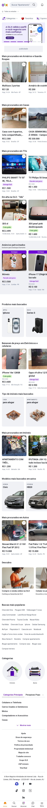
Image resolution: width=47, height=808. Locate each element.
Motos (5, 711)
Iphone (27, 624)
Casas (5, 720)
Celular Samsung (38, 624)
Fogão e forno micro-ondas (12, 634)
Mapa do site (23, 753)
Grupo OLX (23, 760)
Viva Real (23, 768)
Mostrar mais (25, 725)
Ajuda (23, 733)
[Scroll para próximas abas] (43, 695)
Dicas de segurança (23, 737)
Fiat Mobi (5, 624)
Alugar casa (36, 644)
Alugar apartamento (9, 644)
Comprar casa (24, 644)
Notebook (37, 629)
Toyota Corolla (22, 620)
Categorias (10, 18)
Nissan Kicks (34, 620)
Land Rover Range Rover (27, 615)
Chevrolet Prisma (8, 620)
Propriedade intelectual (23, 749)
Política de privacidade (23, 745)
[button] (23, 5)
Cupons (43, 18)
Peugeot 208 (20, 610)
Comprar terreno (8, 649)
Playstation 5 (15, 629)
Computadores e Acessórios (15, 715)
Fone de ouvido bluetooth (34, 634)
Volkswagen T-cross (34, 610)
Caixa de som (27, 629)
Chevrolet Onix (7, 610)
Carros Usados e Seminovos (15, 707)
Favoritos (29, 18)
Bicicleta (17, 639)
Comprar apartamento (31, 639)
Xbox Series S (7, 639)
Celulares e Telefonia (11, 702)
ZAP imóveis (23, 764)
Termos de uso (23, 741)
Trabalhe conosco (23, 756)
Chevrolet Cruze (17, 624)
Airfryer (5, 629)
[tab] (13, 695)
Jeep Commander (9, 615)
